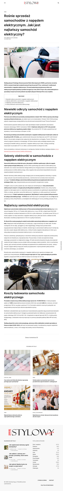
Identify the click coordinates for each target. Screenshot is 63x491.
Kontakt (51, 480)
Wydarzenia (39, 412)
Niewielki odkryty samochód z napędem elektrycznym (19, 99)
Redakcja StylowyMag (12, 37)
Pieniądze (35, 456)
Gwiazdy (35, 450)
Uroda (34, 462)
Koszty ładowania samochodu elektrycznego (17, 104)
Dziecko (6, 377)
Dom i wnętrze (36, 444)
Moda (34, 412)
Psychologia (36, 458)
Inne (5, 11)
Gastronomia (36, 448)
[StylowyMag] (31, 3)
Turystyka (35, 460)
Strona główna (42, 480)
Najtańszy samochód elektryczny (14, 102)
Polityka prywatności (47, 485)
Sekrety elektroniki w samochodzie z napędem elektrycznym (21, 101)
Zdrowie (35, 466)
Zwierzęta (35, 468)
